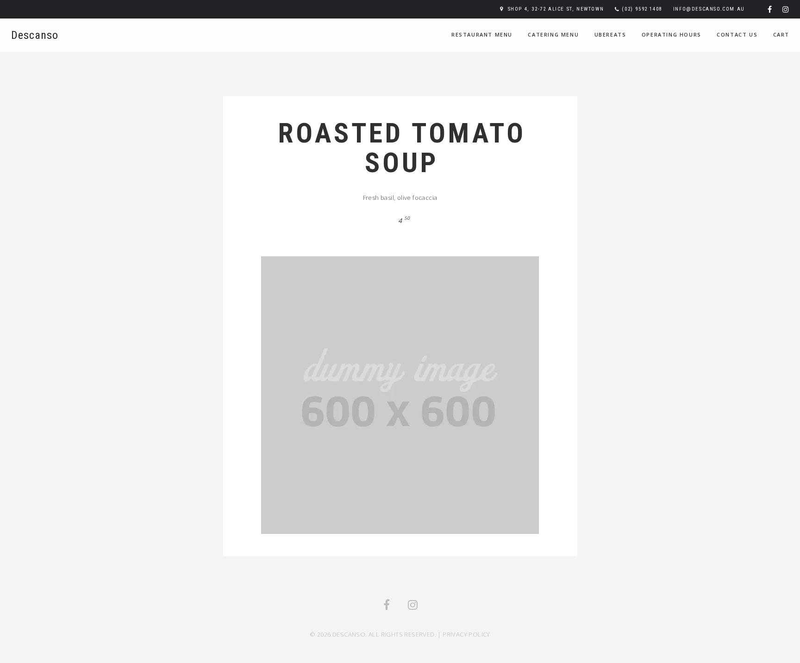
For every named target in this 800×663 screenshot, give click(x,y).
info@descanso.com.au (709, 9)
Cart (781, 34)
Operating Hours (671, 34)
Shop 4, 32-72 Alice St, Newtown (556, 9)
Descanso (34, 35)
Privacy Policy (466, 634)
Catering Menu (553, 34)
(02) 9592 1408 (642, 9)
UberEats (610, 34)
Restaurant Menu (481, 34)
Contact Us (737, 34)
